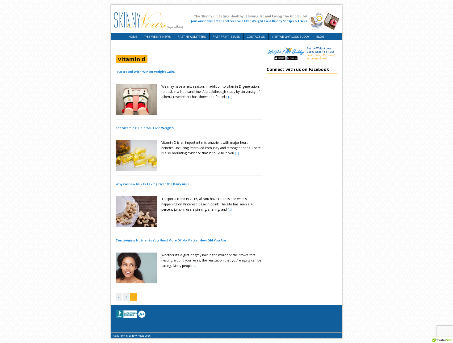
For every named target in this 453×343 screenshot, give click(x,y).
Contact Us (256, 36)
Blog (320, 36)
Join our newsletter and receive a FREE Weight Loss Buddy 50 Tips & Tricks (249, 21)
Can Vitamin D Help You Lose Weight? (145, 128)
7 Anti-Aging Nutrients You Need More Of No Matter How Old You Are (171, 240)
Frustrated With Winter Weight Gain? (146, 71)
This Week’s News (157, 36)
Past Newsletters (192, 36)
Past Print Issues (226, 36)
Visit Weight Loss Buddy (291, 36)
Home (133, 36)
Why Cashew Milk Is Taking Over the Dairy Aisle (152, 184)
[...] (230, 97)
